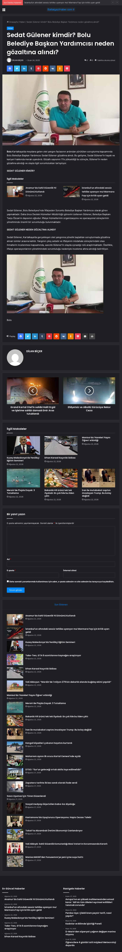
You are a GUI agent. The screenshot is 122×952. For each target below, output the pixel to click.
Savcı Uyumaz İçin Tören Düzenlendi (26, 796)
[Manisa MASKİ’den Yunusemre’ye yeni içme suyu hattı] (15, 861)
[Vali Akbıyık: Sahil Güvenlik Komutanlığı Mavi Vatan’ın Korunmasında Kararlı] (15, 848)
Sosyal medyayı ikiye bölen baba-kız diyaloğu (50, 804)
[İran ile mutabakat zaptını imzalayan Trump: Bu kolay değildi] (98, 478)
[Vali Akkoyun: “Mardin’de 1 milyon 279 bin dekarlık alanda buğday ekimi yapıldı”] (15, 686)
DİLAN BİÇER (17, 60)
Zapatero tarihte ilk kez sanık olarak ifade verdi (51, 782)
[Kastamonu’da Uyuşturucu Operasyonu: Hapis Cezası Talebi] (15, 821)
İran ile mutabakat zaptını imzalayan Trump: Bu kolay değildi (96, 493)
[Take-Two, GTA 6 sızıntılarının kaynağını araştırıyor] (15, 659)
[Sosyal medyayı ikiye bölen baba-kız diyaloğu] (15, 808)
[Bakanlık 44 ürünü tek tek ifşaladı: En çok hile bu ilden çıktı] (61, 478)
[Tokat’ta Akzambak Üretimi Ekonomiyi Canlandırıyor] (15, 834)
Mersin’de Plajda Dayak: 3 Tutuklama (21, 492)
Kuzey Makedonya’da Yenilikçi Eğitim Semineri (45, 2)
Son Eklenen (61, 604)
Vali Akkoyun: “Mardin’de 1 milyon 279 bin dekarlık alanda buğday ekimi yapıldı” (68, 681)
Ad (9, 559)
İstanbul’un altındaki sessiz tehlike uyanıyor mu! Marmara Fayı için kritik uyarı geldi (98, 191)
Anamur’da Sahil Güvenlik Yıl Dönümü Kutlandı (50, 615)
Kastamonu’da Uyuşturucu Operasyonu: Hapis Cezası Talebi (58, 817)
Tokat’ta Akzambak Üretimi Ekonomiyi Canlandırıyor (54, 830)
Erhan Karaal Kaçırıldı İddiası (60, 457)
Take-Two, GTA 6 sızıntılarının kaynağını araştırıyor (53, 655)
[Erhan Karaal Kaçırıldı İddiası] (61, 445)
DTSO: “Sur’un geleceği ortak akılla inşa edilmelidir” (53, 769)
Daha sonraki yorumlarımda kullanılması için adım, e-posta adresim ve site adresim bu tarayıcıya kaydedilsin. (61, 581)
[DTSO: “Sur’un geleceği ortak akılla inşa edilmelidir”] (15, 773)
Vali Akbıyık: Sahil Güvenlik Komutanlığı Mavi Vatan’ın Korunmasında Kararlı (66, 843)
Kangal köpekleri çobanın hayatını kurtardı (48, 743)
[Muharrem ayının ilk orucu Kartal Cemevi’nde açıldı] (15, 760)
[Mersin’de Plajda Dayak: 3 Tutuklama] (23, 478)
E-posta (11, 570)
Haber (22, 22)
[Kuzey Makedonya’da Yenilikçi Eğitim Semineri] (23, 445)
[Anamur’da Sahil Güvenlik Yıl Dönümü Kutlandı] (15, 191)
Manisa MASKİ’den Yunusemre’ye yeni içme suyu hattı (54, 857)
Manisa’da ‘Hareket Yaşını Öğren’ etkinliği (96, 439)
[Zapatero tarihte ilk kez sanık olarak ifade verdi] (15, 786)
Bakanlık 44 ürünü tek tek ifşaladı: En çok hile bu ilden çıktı (59, 493)
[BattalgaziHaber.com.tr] (61, 9)
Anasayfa (13, 22)
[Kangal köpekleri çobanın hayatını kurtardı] (15, 747)
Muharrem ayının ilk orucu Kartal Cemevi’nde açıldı (53, 756)
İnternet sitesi (69, 570)
